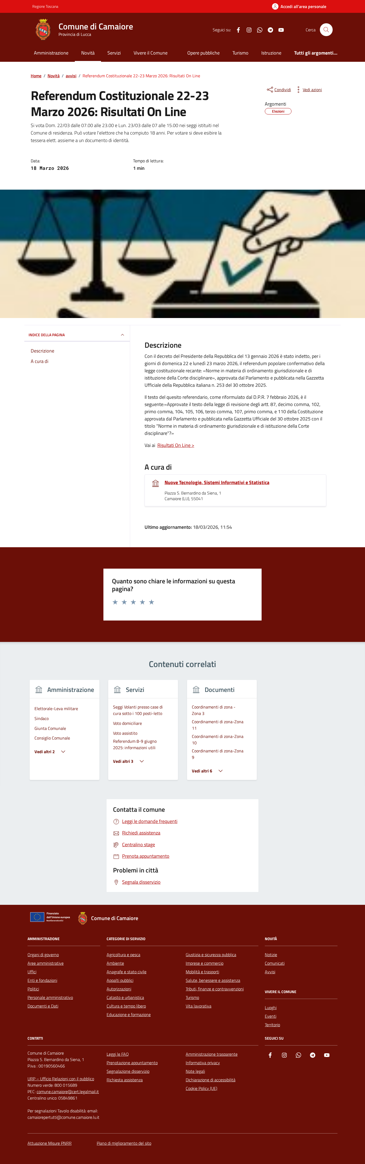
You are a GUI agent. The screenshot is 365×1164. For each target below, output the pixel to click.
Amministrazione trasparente (212, 1054)
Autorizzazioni (119, 989)
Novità (88, 52)
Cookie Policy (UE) (201, 1088)
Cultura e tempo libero (126, 1006)
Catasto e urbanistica (125, 997)
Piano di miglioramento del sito (124, 1143)
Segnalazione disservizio (128, 1071)
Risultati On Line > (175, 445)
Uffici (32, 971)
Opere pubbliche (203, 52)
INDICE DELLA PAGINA (47, 335)
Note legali (195, 1071)
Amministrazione (51, 52)
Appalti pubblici (120, 980)
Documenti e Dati (43, 1006)
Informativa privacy (203, 1062)
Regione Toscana (45, 6)
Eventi (270, 1016)
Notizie (271, 954)
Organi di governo (43, 954)
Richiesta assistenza (125, 1080)
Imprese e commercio (204, 963)
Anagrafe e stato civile (126, 971)
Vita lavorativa (198, 1006)
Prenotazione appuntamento (132, 1062)
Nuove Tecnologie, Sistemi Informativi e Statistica (217, 482)
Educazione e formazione (129, 1014)
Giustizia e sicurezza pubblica (211, 954)
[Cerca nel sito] (326, 29)
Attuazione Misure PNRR (50, 1143)
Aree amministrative (46, 963)
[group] (65, 733)
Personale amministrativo (50, 997)
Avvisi (270, 971)
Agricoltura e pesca (123, 954)
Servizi (114, 52)
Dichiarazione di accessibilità (210, 1080)
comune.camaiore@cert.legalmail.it (68, 1091)
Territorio (272, 1024)
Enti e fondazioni (42, 980)
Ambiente (115, 963)
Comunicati (275, 963)
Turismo (240, 52)
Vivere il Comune (151, 52)
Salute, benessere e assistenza (213, 980)
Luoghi (271, 1007)
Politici (33, 989)
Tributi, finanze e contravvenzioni (215, 989)
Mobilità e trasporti (202, 971)
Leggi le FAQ (118, 1054)
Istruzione (271, 52)
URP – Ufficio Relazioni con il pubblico (61, 1078)
